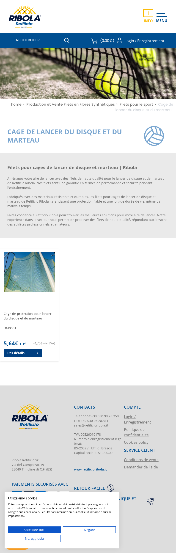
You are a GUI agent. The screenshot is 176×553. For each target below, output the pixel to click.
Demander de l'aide (141, 467)
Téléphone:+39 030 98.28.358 (96, 416)
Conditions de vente (141, 459)
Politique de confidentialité (136, 432)
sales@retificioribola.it (91, 425)
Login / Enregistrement (137, 419)
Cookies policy (136, 442)
